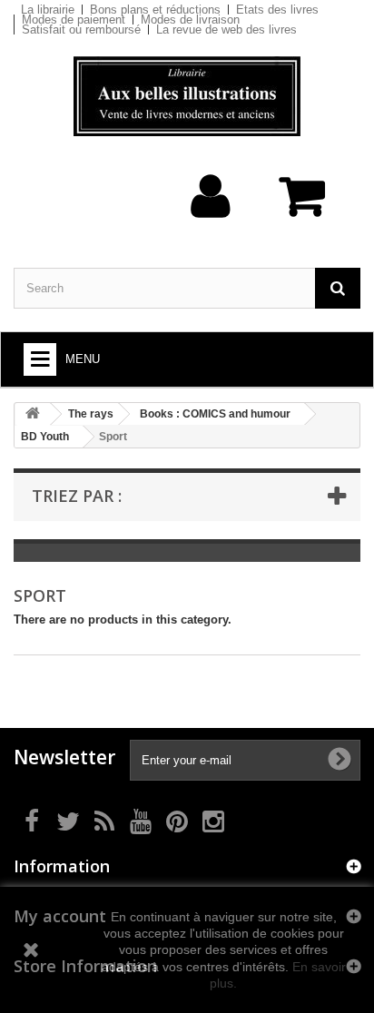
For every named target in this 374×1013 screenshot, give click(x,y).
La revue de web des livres (226, 29)
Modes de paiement (73, 19)
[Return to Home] (32, 414)
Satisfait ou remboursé (81, 29)
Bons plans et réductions (155, 9)
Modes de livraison (190, 19)
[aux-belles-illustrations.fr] (187, 96)
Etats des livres (277, 9)
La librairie (47, 9)
